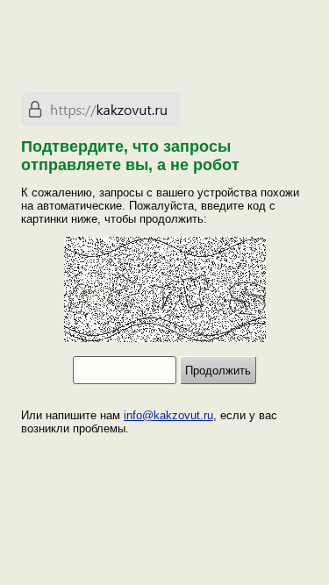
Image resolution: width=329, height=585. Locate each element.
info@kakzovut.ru (168, 415)
